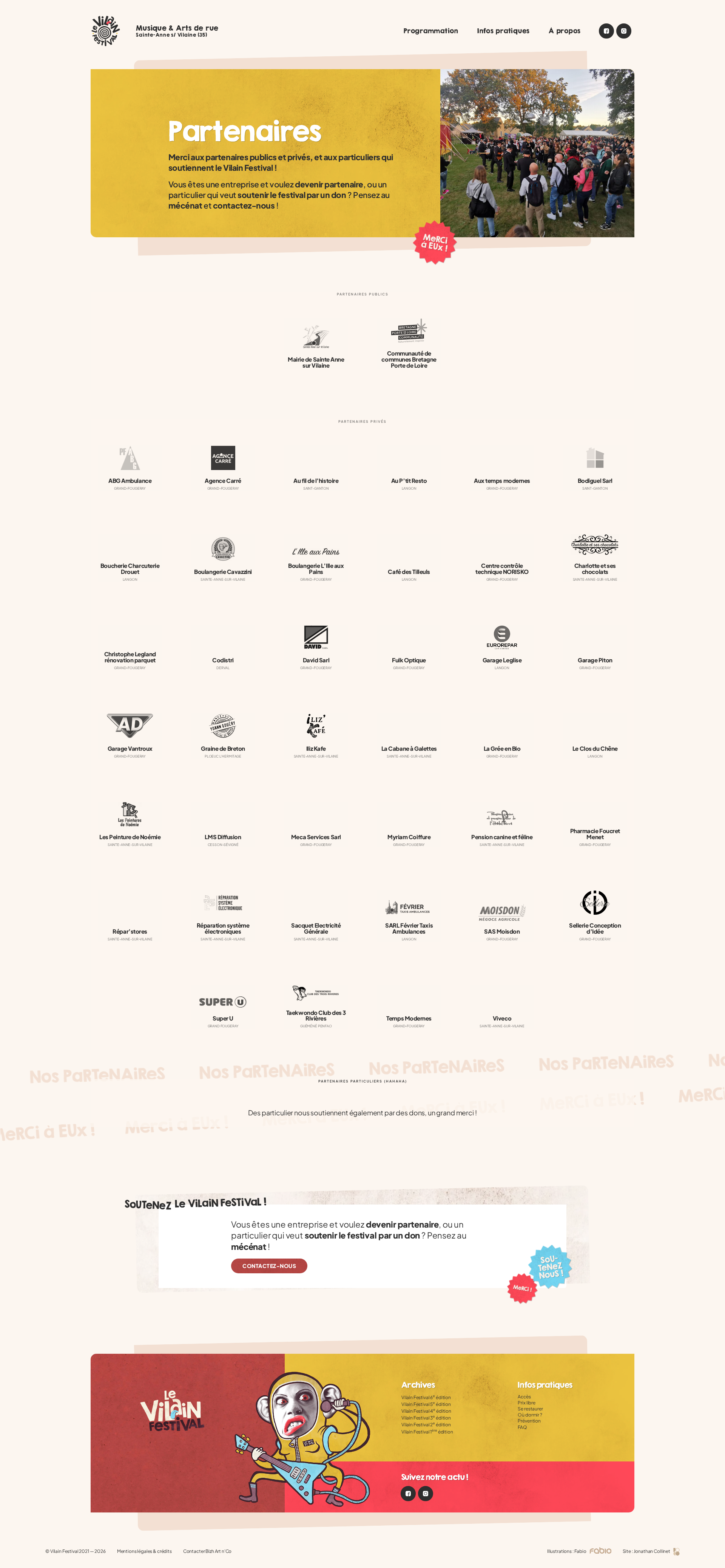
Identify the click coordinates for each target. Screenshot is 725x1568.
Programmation (431, 31)
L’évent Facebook (606, 31)
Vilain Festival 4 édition (426, 1411)
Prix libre (526, 1403)
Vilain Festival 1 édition (427, 1432)
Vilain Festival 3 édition (426, 1418)
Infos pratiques (503, 31)
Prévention (529, 1421)
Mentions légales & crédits (144, 1551)
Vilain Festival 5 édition (426, 1404)
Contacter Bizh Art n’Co (207, 1551)
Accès (524, 1396)
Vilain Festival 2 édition (426, 1424)
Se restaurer (530, 1409)
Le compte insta (623, 31)
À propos (565, 31)
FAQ (522, 1427)
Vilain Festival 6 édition (426, 1397)
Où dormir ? (530, 1415)
